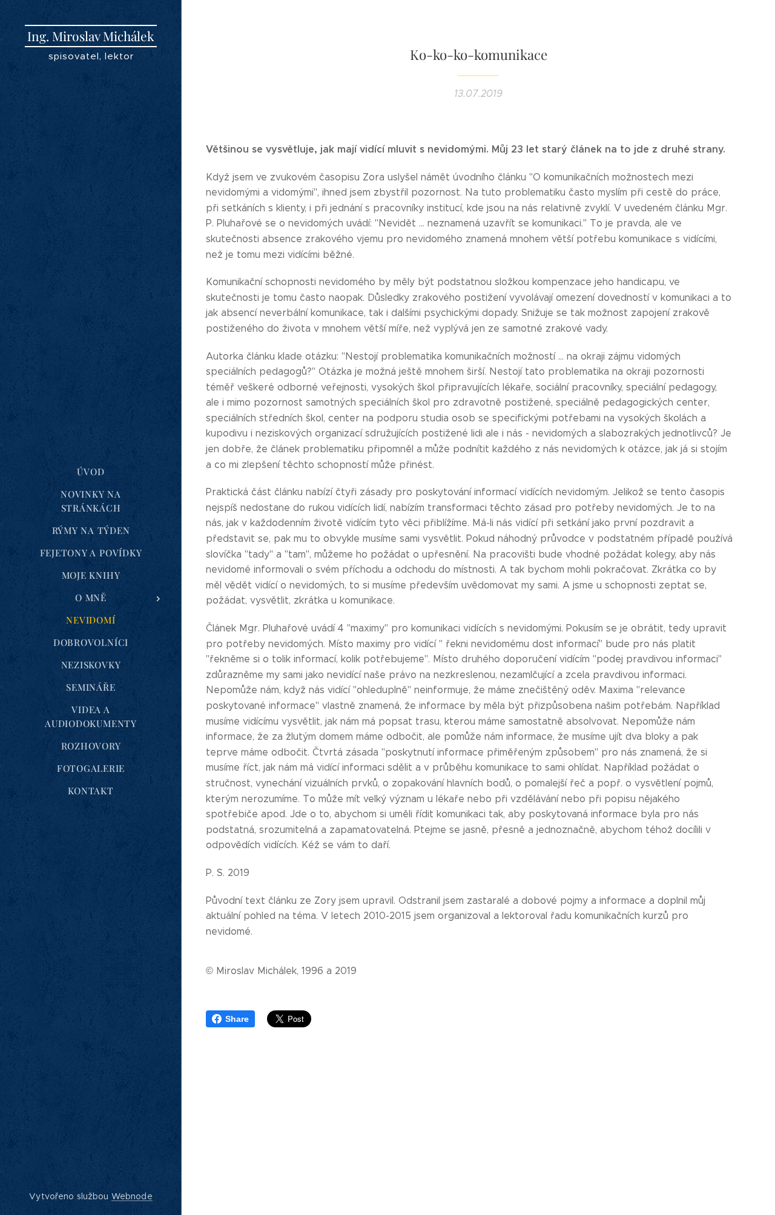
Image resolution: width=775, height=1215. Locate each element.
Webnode (132, 1196)
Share (237, 1019)
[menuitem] (91, 472)
